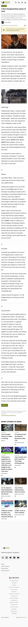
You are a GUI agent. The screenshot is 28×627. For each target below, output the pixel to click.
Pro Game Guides (14, 580)
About (2, 564)
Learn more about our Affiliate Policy (8, 415)
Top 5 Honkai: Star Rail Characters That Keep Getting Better (21, 460)
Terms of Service (5, 566)
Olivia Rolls (4, 518)
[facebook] (14, 557)
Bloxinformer (14, 611)
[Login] (25, 2)
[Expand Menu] (22, 2)
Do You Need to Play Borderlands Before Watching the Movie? (7, 491)
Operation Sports (14, 602)
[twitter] (10, 557)
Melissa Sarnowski (19, 442)
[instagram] (6, 557)
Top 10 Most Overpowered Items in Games (20, 490)
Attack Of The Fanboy (14, 587)
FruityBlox (14, 609)
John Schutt (4, 473)
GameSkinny (14, 600)
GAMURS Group (24, 617)
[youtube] (18, 557)
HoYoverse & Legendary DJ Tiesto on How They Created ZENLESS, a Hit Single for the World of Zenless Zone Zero (6, 464)
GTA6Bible (14, 613)
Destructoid (14, 596)
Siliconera (14, 591)
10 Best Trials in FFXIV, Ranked (20, 511)
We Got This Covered (14, 593)
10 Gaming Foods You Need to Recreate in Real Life (20, 437)
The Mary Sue (14, 604)
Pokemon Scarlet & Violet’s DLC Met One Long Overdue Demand (7, 514)
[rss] (2, 557)
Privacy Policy (4, 568)
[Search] (15, 2)
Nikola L (3, 440)
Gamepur (14, 585)
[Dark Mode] (19, 2)
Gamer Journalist (14, 598)
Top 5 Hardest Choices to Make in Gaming (6, 436)
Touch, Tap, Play (14, 607)
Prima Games (14, 589)
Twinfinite (14, 583)
